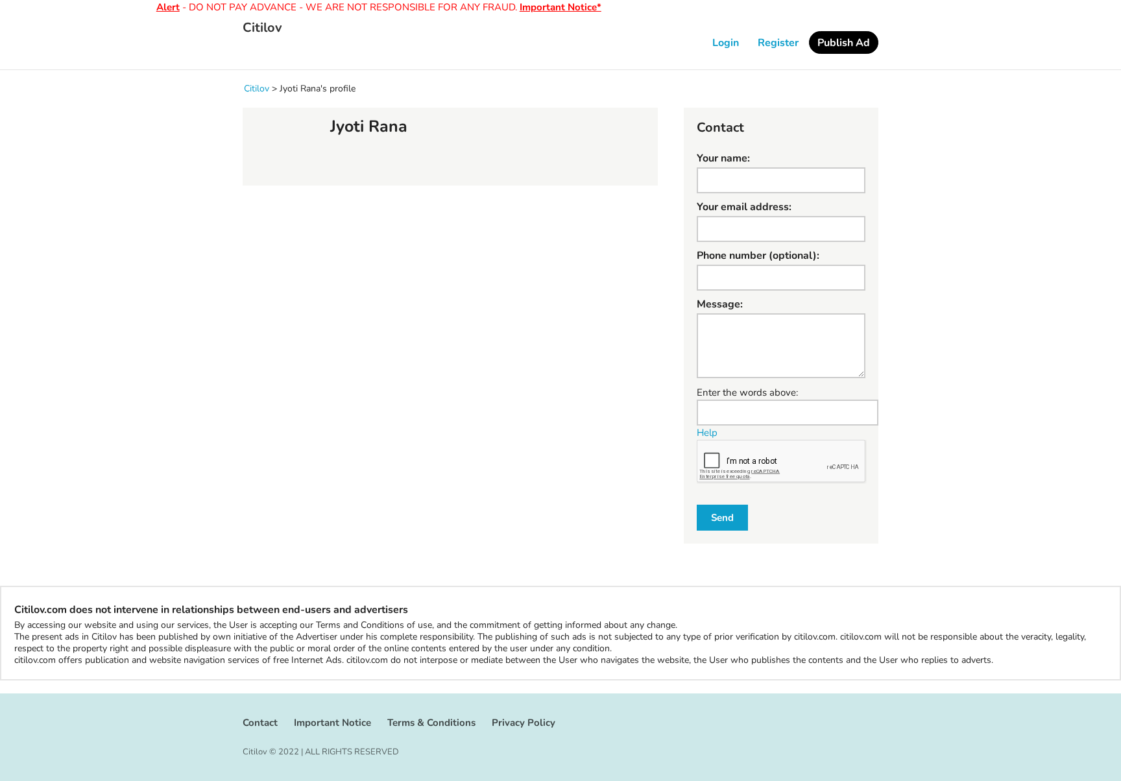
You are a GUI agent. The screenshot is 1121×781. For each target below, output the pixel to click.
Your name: (723, 158)
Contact (260, 722)
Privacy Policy (523, 722)
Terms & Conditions (431, 722)
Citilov (262, 28)
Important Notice (332, 722)
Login (725, 43)
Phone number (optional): (758, 255)
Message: (720, 304)
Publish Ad (843, 43)
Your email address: (744, 207)
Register (778, 43)
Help (707, 432)
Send (722, 517)
